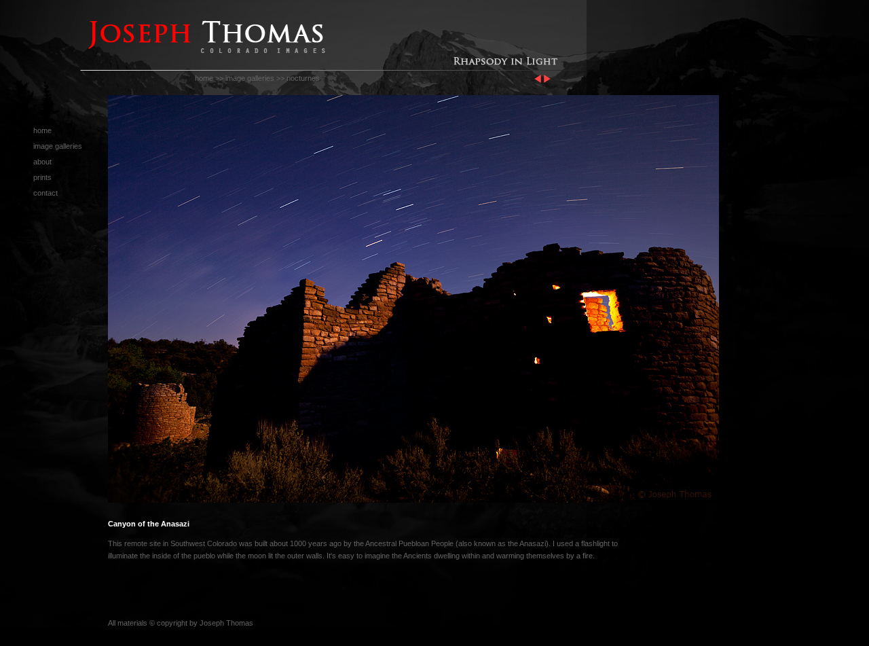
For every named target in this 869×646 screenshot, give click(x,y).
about (42, 162)
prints (42, 177)
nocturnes (303, 78)
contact (45, 193)
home (204, 78)
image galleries (249, 78)
